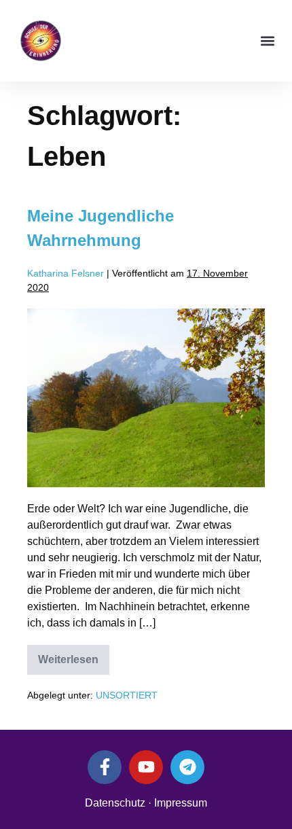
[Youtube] (146, 767)
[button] (267, 41)
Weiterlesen (73, 655)
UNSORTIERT (127, 695)
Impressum (180, 803)
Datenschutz (115, 803)
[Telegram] (187, 767)
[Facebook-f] (105, 767)
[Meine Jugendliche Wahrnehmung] (146, 397)
